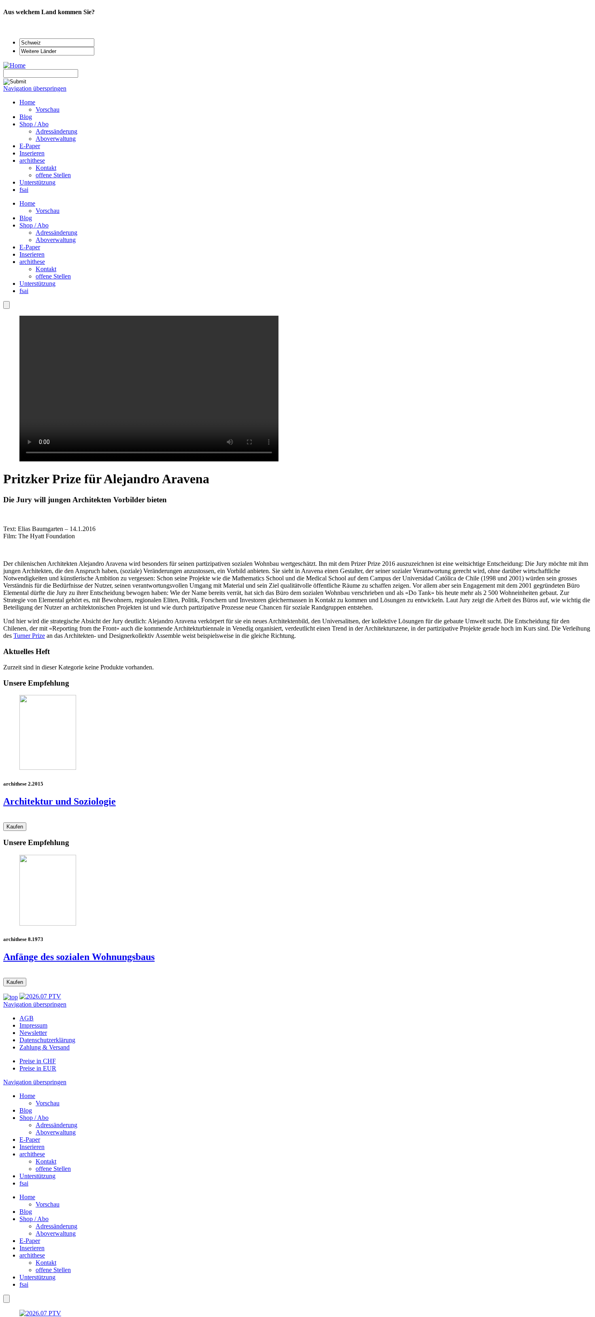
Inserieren (32, 254)
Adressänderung (56, 232)
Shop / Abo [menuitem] (34, 124)
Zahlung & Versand (44, 1047)
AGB (26, 1018)
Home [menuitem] (27, 102)
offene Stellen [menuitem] (53, 175)
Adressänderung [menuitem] (56, 131)
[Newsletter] (6, 305)
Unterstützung (37, 283)
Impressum (33, 1025)
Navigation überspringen (34, 88)
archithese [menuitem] (32, 160)
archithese (32, 261)
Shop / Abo (34, 225)
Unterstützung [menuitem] (37, 182)
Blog (25, 218)
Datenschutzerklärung (47, 1040)
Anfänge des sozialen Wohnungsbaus (79, 957)
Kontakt (46, 269)
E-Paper (29, 247)
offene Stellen (53, 276)
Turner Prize (29, 635)
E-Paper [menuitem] (29, 145)
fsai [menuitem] (23, 189)
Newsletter (33, 1032)
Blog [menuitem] (25, 116)
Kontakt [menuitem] (46, 167)
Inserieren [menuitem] (32, 153)
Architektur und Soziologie (59, 801)
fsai (23, 290)
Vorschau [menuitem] (48, 109)
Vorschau (48, 210)
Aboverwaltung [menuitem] (56, 138)
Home (27, 203)
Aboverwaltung (56, 239)
